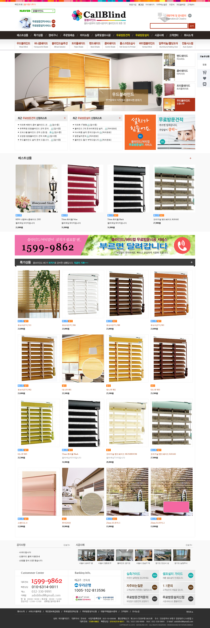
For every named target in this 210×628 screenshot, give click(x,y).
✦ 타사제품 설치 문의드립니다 (86, 132)
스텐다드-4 (22, 523)
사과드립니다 (25, 552)
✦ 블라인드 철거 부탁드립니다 (86, 140)
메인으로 (19, 4)
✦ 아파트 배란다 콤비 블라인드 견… (33, 140)
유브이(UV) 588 (113, 325)
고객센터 (190, 4)
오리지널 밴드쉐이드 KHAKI (166, 219)
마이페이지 (150, 4)
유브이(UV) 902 (24, 390)
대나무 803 (155, 390)
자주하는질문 (161, 4)
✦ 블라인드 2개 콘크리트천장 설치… (89, 128)
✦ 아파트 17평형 (80, 125)
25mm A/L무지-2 (158, 523)
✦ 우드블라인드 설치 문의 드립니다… (34, 136)
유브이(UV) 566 (69, 325)
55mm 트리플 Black (115, 219)
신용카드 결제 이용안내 (29, 556)
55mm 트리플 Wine (69, 219)
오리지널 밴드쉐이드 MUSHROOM (121, 454)
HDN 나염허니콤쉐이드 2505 (28, 219)
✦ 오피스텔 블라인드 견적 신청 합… (33, 128)
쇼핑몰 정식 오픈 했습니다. (31, 560)
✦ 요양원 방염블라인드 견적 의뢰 (32, 132)
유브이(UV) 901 (157, 325)
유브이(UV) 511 (24, 325)
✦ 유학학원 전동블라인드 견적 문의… (34, 125)
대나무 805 (22, 454)
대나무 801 (66, 390)
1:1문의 (171, 4)
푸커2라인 (66, 523)
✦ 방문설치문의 (79, 136)
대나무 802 (111, 390)
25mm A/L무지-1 (113, 523)
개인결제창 (180, 4)
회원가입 (132, 4)
